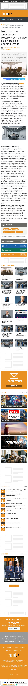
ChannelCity (14, 1)
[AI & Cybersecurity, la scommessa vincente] (14, 401)
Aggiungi (23, 245)
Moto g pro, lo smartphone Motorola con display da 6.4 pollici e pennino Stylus (7, 277)
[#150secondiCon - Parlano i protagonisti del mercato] (14, 442)
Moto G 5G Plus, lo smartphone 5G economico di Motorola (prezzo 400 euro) (20, 277)
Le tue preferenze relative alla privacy (14, 682)
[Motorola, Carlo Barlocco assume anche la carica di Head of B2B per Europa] (7, 314)
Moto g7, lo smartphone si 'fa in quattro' (20, 349)
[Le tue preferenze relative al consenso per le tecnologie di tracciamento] (21, 685)
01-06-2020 (17, 47)
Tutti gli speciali (23, 392)
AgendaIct (20, 641)
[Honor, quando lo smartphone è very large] (7, 342)
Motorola (21, 83)
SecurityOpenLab (6, 638)
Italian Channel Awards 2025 (9, 19)
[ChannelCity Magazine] (14, 569)
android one (15, 229)
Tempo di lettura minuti (6, 49)
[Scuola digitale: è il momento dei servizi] (14, 456)
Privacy (16, 674)
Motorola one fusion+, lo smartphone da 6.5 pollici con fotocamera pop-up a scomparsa (7, 291)
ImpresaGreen (22, 638)
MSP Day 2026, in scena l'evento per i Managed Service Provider (13, 433)
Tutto (25, 486)
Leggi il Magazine (14, 585)
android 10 (20, 231)
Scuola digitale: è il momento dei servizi (11, 462)
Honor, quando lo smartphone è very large (7, 348)
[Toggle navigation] (25, 14)
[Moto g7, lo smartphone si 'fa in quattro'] (21, 342)
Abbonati (23, 254)
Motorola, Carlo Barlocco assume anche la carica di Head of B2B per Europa (7, 320)
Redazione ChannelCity (8, 47)
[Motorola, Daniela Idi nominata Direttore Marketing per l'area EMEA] (7, 299)
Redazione (22, 647)
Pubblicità (15, 650)
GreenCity (14, 638)
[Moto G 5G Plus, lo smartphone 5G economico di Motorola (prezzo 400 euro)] (21, 270)
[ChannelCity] (6, 13)
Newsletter (21, 19)
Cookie (11, 674)
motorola (7, 229)
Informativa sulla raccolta (8, 684)
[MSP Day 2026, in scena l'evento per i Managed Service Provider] (14, 428)
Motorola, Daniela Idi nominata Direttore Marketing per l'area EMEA (6, 306)
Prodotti (24, 76)
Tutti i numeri (23, 554)
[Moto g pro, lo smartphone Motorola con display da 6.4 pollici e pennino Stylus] (7, 270)
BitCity (6, 636)
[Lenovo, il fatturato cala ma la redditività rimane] (21, 299)
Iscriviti (23, 241)
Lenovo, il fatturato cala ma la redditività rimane (20, 306)
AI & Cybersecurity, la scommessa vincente (12, 406)
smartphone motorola (9, 231)
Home (3, 24)
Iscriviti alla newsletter (14, 628)
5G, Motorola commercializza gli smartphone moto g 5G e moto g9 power (21, 335)
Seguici (23, 250)
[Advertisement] (14, 613)
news (8, 24)
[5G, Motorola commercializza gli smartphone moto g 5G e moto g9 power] (21, 328)
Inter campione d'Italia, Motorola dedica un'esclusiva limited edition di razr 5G (7, 335)
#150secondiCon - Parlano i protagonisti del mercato (12, 447)
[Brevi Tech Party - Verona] (14, 415)
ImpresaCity (22, 1)
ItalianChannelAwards (10, 641)
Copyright (8, 650)
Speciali (9, 647)
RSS (21, 650)
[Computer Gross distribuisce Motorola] (21, 314)
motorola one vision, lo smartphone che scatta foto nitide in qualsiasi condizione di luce (21, 291)
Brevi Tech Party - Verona (8, 420)
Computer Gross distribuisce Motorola (20, 319)
